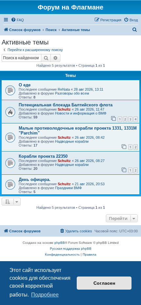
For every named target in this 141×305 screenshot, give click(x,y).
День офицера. (34, 179)
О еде (24, 84)
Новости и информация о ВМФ (80, 113)
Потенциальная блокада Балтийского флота (65, 104)
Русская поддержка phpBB (70, 248)
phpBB (59, 242)
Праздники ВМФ (68, 188)
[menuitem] (17, 20)
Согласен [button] (104, 283)
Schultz (64, 109)
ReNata (64, 89)
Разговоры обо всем (72, 93)
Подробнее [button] (45, 294)
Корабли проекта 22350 (43, 156)
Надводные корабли (72, 141)
